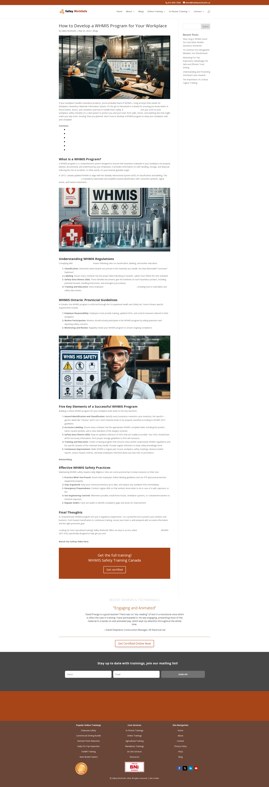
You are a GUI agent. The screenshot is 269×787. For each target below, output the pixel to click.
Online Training (155, 11)
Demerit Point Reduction (88, 741)
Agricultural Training (134, 741)
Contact (198, 11)
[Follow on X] (185, 768)
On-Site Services (134, 751)
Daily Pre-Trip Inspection (88, 746)
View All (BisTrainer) (89, 757)
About (129, 11)
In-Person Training (178, 11)
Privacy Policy (180, 746)
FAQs (180, 751)
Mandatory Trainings (134, 746)
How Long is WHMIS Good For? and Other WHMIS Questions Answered (195, 42)
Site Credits (154, 778)
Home (119, 11)
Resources (134, 757)
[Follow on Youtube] (196, 768)
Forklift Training (88, 751)
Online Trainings (134, 735)
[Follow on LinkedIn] (190, 768)
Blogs (141, 11)
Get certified (114, 570)
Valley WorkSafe (69, 31)
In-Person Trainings (134, 730)
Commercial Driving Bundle (88, 735)
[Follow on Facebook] (179, 768)
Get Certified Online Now (134, 643)
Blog (180, 757)
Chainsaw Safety (88, 730)
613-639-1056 (180, 706)
